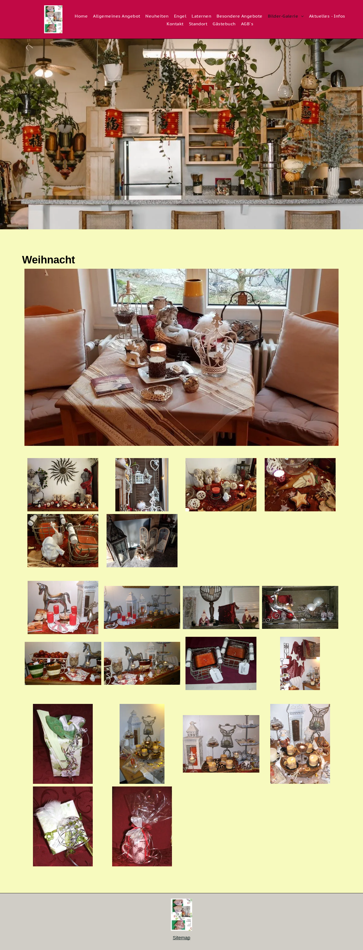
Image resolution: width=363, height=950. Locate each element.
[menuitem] (81, 17)
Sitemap (181, 937)
